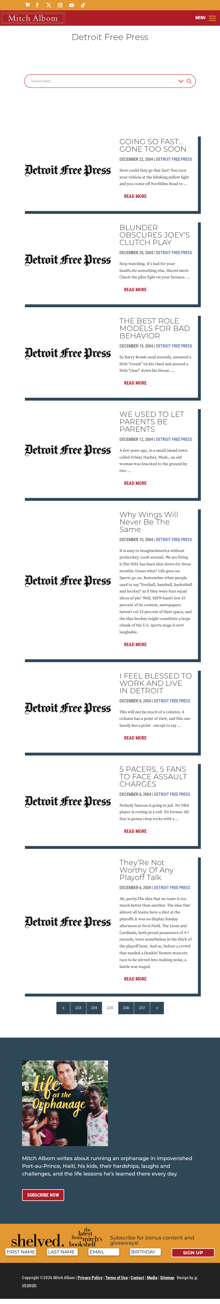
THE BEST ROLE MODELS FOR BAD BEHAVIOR (154, 328)
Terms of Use (116, 1277)
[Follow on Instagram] (60, 5)
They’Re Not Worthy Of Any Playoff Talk (146, 870)
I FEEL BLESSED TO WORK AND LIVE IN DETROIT (155, 683)
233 (78, 1007)
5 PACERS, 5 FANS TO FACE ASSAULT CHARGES (153, 777)
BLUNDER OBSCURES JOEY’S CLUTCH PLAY (154, 235)
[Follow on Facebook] (37, 5)
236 (126, 1007)
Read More (135, 196)
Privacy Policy (90, 1277)
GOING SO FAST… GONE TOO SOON (152, 145)
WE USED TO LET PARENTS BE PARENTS (151, 422)
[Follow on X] (48, 5)
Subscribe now (43, 1195)
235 (110, 1007)
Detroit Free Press (174, 159)
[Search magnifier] (189, 81)
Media (152, 1277)
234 (94, 1007)
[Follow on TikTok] (83, 5)
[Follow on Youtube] (71, 5)
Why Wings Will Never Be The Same (148, 522)
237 (142, 1007)
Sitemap (167, 1277)
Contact (137, 1277)
